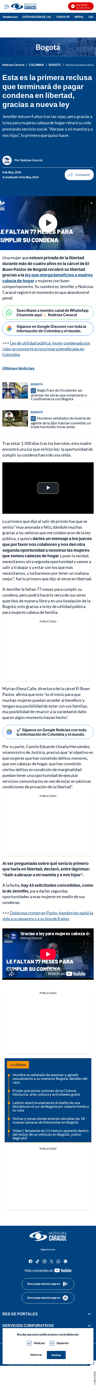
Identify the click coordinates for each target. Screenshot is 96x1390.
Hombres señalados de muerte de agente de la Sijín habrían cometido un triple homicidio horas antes (61, 422)
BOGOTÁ (55, 65)
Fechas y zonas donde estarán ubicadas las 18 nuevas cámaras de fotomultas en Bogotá (49, 1120)
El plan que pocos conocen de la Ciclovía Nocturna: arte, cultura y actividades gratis (46, 1092)
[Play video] (48, 223)
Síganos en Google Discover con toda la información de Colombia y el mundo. (51, 328)
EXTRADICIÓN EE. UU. (37, 17)
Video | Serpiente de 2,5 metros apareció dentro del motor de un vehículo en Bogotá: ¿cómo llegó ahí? (51, 1134)
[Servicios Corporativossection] (89, 1325)
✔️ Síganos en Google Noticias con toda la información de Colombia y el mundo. (51, 732)
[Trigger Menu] (6, 6)
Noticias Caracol (13, 65)
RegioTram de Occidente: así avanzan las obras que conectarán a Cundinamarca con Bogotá (59, 394)
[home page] (48, 1236)
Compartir (79, 174)
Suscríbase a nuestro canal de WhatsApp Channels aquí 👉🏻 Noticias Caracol (53, 312)
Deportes (63, 1343)
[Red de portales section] (89, 1314)
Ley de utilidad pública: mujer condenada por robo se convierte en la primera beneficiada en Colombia (46, 348)
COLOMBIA (36, 65)
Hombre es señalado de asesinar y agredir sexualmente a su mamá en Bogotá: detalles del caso (50, 1078)
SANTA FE (63, 17)
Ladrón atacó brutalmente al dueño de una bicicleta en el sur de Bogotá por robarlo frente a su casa (51, 1106)
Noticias (39, 1343)
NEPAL (79, 17)
